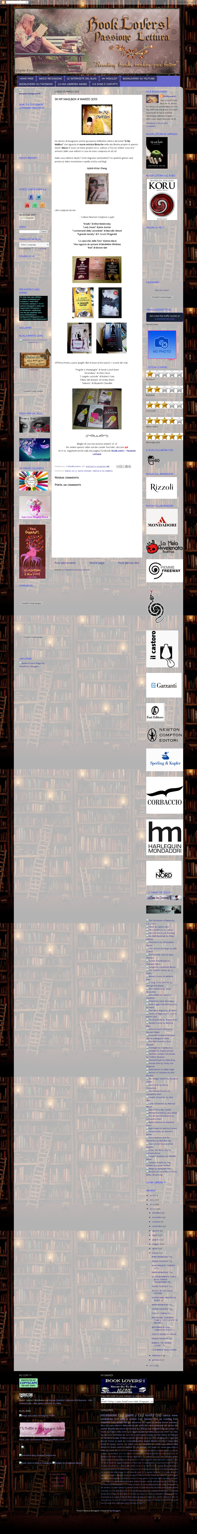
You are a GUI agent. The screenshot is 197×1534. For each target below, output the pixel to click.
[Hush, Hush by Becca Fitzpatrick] (162, 1088)
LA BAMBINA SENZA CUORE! (164, 1350)
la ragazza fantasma (152, 1472)
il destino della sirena (127, 1466)
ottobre (156, 1222)
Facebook (29, 196)
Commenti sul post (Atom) (77, 570)
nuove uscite (116, 1447)
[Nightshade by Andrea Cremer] (161, 1128)
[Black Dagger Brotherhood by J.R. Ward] (162, 1007)
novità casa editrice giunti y (114, 1485)
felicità (107, 1438)
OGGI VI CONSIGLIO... (161, 1313)
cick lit (121, 1457)
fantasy (148, 1419)
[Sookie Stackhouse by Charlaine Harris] (162, 964)
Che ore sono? (162, 290)
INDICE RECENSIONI (50, 78)
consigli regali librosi (134, 1457)
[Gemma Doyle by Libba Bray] (160, 1060)
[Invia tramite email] (117, 466)
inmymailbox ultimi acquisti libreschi (142, 1441)
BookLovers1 (169, 96)
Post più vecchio (128, 563)
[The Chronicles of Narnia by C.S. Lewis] (162, 924)
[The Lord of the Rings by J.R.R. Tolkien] (162, 951)
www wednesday (114, 1435)
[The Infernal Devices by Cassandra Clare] (162, 1094)
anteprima (136, 1422)
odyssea (172, 1485)
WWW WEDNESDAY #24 (162, 1272)
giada (105, 1466)
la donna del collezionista (113, 1472)
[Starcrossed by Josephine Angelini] (162, 1147)
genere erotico (150, 1463)
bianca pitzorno (152, 1454)
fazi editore (162, 1435)
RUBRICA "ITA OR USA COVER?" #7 (161, 1344)
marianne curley (129, 1478)
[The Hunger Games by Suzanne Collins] (162, 1082)
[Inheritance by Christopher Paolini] (162, 945)
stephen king (158, 1429)
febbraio (156, 1355)
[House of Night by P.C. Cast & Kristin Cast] (162, 1017)
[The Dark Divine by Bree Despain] (162, 1045)
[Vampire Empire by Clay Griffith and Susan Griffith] (162, 1165)
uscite (111, 1450)
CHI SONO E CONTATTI (105, 84)
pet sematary (141, 1447)
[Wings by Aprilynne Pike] (158, 1169)
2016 (152, 1195)
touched (105, 1422)
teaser (154, 1447)
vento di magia (137, 1503)
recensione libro (121, 1491)
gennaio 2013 (173, 1463)
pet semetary (105, 1488)
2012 (152, 1365)
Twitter (37, 196)
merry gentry (143, 1478)
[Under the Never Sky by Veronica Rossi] (162, 1153)
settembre (157, 1226)
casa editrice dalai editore (122, 1425)
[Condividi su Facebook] (126, 466)
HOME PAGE (27, 78)
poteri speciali (119, 1488)
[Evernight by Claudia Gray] (159, 1048)
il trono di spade (115, 1441)
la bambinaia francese (149, 1469)
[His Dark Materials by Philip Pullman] (162, 939)
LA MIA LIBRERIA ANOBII (72, 84)
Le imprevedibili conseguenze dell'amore (140, 1451)
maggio (156, 1244)
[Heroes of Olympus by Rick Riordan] (162, 1075)
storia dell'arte (106, 1500)
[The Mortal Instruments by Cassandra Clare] (162, 1119)
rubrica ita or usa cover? (159, 1432)
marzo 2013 (70, 471)
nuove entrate (84, 471)
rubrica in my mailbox (103, 471)
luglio (155, 1235)
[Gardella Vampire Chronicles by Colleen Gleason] (162, 1057)
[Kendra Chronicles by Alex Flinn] (162, 1100)
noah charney (173, 1481)
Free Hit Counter (152, 324)
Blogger (116, 1511)
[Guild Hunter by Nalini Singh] (160, 1069)
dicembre (157, 1213)
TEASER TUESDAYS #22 (162, 1338)
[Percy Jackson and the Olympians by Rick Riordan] (162, 1141)
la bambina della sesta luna (128, 1469)
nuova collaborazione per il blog (154, 1485)
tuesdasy (157, 1500)
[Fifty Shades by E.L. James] (159, 930)
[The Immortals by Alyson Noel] (161, 1020)
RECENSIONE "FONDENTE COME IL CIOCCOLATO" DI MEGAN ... (165, 1320)
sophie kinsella (108, 1429)
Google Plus (41, 204)
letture (141, 1475)
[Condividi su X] (123, 466)
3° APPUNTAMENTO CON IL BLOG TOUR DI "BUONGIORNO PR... (164, 1279)
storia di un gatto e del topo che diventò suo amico (132, 1500)
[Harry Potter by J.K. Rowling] (160, 933)
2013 (152, 1209)
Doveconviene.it (34, 342)
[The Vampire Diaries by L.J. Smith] (162, 973)
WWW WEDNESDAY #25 (162, 1257)
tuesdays (167, 1500)
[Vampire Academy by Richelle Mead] (162, 1159)
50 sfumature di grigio (144, 1435)
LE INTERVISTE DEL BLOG (81, 78)
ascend (129, 1454)
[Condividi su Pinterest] (129, 466)
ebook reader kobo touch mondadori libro (163, 1460)
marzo (155, 1253)
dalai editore (119, 1460)
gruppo (113, 1466)
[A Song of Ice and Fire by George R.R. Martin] (162, 986)
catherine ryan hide (108, 1457)
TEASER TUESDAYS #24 (162, 1286)
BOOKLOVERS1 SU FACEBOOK (36, 84)
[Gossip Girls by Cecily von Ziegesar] (162, 1066)
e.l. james (141, 1460)
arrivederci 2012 (117, 1454)
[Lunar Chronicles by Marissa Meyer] (162, 1107)
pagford (129, 1447)
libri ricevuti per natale (155, 1475)
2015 (152, 1200)
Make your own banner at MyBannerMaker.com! (41, 1439)
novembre (157, 1217)
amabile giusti (163, 1451)
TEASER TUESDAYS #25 (162, 1261)
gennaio (156, 1360)
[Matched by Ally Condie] (158, 1110)
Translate (42, 248)
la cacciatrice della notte (169, 1469)
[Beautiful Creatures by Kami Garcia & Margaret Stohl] (162, 1038)
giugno (155, 1239)
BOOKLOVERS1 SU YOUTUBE (139, 78)
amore (122, 1429)
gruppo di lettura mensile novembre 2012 (130, 1438)
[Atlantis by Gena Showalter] (160, 1001)
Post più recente (65, 563)
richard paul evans (137, 1494)
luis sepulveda (115, 1478)
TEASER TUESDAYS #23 (162, 1309)
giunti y (131, 1415)
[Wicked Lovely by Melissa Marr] (162, 979)
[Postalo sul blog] (120, 466)
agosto (156, 1231)
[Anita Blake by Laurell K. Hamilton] (162, 998)
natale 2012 (133, 1444)
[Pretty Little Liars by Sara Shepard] (162, 958)
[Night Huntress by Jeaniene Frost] (162, 1125)
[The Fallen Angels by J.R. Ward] (161, 1010)
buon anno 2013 (168, 1454)
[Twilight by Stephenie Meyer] (161, 967)
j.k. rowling (165, 1419)
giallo (141, 1425)
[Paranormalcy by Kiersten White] (162, 1134)
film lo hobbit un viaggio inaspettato (117, 1463)
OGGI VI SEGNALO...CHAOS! (164, 1334)
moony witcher (116, 1444)
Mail (33, 204)
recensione (109, 1415)
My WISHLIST (109, 78)
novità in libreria (133, 1485)
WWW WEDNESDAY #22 (162, 1305)
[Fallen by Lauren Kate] (157, 927)
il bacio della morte (118, 1432)
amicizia (144, 1429)
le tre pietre (131, 1475)
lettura (133, 1429)
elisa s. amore (128, 1419)
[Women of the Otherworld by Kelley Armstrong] (162, 1175)
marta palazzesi (155, 1425)
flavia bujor (138, 1463)
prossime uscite (132, 1488)
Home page (97, 563)
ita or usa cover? (144, 1466)
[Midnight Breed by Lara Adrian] (161, 1113)
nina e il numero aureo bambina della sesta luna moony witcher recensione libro (135, 1481)
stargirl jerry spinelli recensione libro (161, 1497)
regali (148, 1422)
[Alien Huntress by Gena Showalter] (162, 992)
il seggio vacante (137, 1432)
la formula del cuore (133, 1472)
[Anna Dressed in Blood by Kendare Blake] (162, 1032)
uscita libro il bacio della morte (118, 1503)
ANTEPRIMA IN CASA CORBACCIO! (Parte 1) (163, 1328)
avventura (139, 1454)
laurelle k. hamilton (116, 1475)
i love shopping (158, 1438)
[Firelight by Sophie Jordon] (159, 1051)
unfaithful (121, 1422)
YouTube (26, 204)
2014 (152, 1204)
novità (149, 1415)
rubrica (171, 1425)
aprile (155, 1248)
